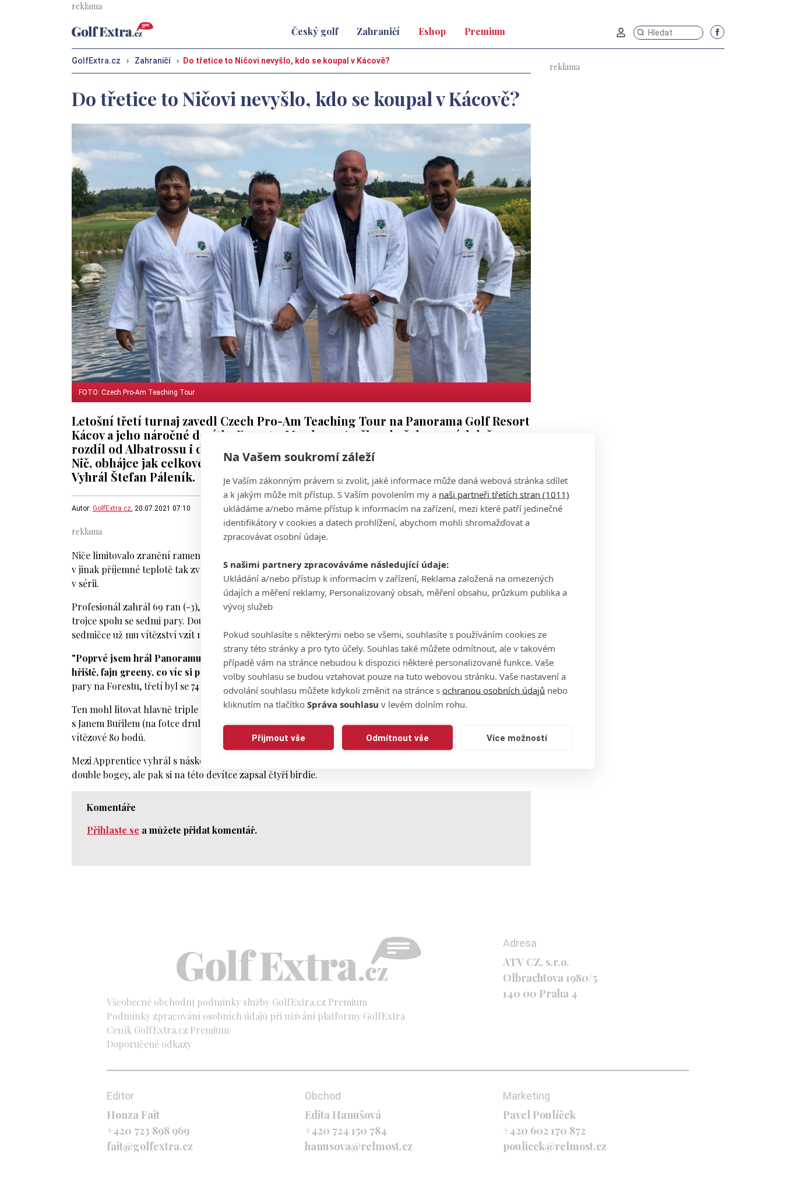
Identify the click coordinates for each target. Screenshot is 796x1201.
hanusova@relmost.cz (359, 1146)
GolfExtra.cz (112, 508)
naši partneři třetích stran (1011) (504, 494)
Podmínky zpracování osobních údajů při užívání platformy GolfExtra (256, 1016)
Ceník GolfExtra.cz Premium (168, 1030)
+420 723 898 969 (148, 1130)
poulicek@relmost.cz (555, 1146)
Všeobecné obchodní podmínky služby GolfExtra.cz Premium (237, 1002)
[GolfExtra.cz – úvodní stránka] (112, 29)
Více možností (517, 737)
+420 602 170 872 (544, 1130)
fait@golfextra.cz (150, 1146)
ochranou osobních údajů (493, 690)
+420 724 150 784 (346, 1130)
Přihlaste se (113, 830)
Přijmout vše (278, 737)
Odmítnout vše (397, 737)
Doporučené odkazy (149, 1044)
